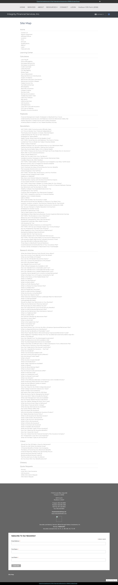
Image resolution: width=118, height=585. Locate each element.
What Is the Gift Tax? (27, 325)
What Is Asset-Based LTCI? (29, 154)
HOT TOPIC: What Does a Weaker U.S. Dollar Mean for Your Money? (41, 183)
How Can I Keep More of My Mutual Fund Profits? (36, 347)
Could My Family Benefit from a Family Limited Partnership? (39, 273)
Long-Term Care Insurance (29, 471)
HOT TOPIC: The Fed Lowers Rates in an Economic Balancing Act (40, 237)
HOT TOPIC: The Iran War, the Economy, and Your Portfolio (38, 172)
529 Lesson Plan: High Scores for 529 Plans (34, 392)
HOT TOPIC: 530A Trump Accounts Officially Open (36, 129)
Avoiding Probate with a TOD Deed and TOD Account (37, 236)
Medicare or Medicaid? (28, 176)
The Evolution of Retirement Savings (32, 165)
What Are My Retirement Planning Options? (34, 304)
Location (23, 38)
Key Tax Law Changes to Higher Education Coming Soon (38, 207)
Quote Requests (26, 466)
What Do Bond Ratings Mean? (30, 367)
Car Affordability (26, 70)
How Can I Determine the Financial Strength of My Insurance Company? (43, 434)
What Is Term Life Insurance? (29, 421)
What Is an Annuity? (27, 378)
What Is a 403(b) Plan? (28, 287)
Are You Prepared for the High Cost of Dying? (35, 228)
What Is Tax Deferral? (27, 336)
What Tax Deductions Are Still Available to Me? (35, 340)
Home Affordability (27, 61)
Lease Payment (25, 68)
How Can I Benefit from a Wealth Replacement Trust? (37, 271)
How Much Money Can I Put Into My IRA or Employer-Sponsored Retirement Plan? (46, 327)
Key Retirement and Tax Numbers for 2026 (34, 187)
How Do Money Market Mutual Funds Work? (34, 399)
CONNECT (64, 7)
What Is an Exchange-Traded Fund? (31, 352)
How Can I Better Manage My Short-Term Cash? (35, 401)
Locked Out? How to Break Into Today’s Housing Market (38, 142)
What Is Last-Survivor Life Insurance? (32, 419)
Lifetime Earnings (26, 101)
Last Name (14, 557)
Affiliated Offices (26, 36)
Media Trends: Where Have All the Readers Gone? (36, 138)
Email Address (15, 541)
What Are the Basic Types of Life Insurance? (34, 437)
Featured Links (25, 49)
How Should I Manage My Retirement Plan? (34, 316)
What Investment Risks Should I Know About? (35, 381)
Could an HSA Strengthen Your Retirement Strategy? (37, 192)
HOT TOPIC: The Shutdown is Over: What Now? (35, 216)
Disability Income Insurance (29, 110)
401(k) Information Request (29, 475)
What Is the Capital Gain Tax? (30, 322)
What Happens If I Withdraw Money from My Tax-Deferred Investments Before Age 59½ (47, 334)
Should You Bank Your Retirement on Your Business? (37, 302)
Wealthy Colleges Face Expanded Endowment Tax (36, 189)
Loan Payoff (24, 59)
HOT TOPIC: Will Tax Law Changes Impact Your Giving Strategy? (40, 227)
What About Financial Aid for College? (32, 405)
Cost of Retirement (27, 74)
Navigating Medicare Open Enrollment (32, 232)
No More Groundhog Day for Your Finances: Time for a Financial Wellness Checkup (46, 185)
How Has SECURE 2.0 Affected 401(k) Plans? (34, 241)
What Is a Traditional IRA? (28, 313)
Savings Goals (25, 92)
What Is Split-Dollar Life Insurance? (31, 417)
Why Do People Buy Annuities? (30, 289)
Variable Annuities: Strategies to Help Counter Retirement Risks (40, 158)
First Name (14, 549)
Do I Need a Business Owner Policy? (32, 414)
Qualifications (25, 43)
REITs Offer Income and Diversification (32, 153)
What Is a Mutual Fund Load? (30, 376)
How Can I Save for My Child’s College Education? (36, 387)
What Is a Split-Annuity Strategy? (31, 291)
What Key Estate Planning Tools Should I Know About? (37, 253)
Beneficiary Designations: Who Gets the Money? (35, 219)
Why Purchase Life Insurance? (30, 410)
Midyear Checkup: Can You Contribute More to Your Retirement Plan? (42, 145)
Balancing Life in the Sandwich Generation (34, 217)
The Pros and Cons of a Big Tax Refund (32, 457)
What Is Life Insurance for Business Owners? (34, 416)
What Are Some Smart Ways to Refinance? (34, 403)
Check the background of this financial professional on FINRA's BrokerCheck (58, 1)
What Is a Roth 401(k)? (28, 282)
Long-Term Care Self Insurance (30, 106)
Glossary (23, 462)
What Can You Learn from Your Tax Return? (34, 156)
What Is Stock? (25, 358)
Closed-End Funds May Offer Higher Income (34, 221)
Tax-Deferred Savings (27, 85)
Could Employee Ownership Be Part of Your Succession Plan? (39, 245)
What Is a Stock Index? (28, 369)
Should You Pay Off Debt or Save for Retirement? (36, 444)
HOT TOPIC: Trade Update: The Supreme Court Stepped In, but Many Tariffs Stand (45, 162)
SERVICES (31, 7)
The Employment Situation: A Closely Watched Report (37, 133)
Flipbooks (24, 114)
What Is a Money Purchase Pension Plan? (33, 286)
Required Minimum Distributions (31, 76)
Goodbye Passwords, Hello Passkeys (32, 160)
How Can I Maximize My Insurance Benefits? (34, 430)
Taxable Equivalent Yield (28, 96)
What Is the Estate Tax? (28, 324)
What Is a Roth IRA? (27, 320)
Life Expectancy (25, 105)
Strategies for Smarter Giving (30, 208)
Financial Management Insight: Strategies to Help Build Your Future (41, 117)
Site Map (11, 574)
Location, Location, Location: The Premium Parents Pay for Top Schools (42, 203)
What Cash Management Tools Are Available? (34, 398)
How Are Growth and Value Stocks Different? (34, 354)
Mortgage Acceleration (28, 65)
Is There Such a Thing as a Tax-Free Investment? (35, 345)
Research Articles (27, 250)
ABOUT (41, 7)
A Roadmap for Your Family (29, 190)
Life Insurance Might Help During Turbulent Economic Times (39, 239)
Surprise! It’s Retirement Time (30, 210)
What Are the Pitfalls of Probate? (31, 257)
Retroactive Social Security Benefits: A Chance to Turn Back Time (40, 201)
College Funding (26, 90)
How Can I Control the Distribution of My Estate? (36, 260)
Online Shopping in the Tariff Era (31, 171)
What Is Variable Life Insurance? (30, 426)
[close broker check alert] (99, 1)
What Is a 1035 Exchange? (28, 298)
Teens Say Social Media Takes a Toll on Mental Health (37, 149)
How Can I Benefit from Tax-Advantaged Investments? (37, 338)
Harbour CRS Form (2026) (88, 7)
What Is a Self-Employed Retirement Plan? (34, 309)
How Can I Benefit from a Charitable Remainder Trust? (37, 269)
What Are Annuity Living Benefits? (31, 293)
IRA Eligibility (25, 87)
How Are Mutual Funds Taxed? (30, 356)
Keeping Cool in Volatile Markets (31, 196)
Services (23, 41)
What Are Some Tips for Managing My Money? (35, 394)
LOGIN (73, 7)
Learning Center (26, 53)
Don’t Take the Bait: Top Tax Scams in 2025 (34, 199)
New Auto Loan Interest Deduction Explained (34, 178)
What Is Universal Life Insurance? (31, 425)
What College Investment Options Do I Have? (35, 389)
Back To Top (110, 580)
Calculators (24, 56)
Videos (22, 441)
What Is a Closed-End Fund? (29, 374)
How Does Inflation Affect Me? (30, 408)
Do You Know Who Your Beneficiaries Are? (34, 459)
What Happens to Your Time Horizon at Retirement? (37, 230)
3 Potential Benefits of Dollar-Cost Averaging (34, 448)
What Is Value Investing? (28, 143)
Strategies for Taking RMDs (29, 136)
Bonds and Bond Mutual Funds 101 (31, 455)
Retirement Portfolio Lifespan (30, 81)
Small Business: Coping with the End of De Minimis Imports (39, 180)
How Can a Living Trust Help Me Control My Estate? (36, 255)
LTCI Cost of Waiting (27, 108)
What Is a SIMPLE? (26, 278)
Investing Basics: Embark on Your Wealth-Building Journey (39, 122)
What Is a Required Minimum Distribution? (34, 329)
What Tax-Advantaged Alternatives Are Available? (36, 342)
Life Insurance (25, 103)
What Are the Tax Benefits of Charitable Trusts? (35, 331)
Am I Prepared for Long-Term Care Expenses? (34, 435)
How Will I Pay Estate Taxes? (29, 262)
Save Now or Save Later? (28, 318)
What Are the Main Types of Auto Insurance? (34, 428)
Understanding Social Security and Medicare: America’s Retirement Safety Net (44, 119)
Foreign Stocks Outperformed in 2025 (32, 174)
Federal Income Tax (27, 83)
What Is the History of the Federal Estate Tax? (35, 277)
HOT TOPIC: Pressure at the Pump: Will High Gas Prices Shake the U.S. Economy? (45, 151)
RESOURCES (51, 7)
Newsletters (24, 126)
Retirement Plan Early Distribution (31, 79)
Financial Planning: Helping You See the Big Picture (36, 451)
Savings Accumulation (28, 94)
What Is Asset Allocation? (28, 385)
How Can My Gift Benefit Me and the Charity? (34, 259)
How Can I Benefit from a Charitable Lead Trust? (35, 268)
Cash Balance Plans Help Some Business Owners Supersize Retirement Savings (45, 214)
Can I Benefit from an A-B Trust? (31, 264)
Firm (22, 40)
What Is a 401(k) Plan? (27, 315)
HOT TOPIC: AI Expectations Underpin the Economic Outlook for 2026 (42, 205)
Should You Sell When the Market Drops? (33, 446)
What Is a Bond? (26, 365)
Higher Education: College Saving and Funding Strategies (38, 120)
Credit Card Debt (26, 67)
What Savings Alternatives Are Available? (33, 407)
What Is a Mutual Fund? (28, 372)
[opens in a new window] (59, 521)
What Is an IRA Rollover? (28, 280)
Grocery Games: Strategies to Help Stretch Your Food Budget (39, 246)
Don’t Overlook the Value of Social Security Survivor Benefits (39, 167)
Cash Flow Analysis (26, 97)
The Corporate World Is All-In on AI (31, 169)
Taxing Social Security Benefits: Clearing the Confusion (37, 147)
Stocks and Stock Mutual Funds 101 (31, 453)
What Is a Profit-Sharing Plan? (30, 284)
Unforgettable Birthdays (28, 300)
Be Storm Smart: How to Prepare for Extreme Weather (37, 163)
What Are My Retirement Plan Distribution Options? (37, 311)
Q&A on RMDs (25, 198)
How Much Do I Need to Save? (30, 295)
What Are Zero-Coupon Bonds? (30, 360)
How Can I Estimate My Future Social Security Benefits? (38, 307)
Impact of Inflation (26, 77)
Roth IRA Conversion (27, 88)
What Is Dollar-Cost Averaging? (30, 390)
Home (22, 30)
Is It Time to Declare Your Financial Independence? (36, 131)
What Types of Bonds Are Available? (32, 363)
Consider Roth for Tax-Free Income (31, 234)
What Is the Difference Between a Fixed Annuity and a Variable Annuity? (43, 380)
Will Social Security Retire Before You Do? (33, 306)
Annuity (23, 469)
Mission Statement (26, 34)
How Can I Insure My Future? (29, 432)
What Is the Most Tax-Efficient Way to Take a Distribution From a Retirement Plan (46, 343)
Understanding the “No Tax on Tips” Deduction (35, 134)
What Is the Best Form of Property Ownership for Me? (37, 275)
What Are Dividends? (27, 351)
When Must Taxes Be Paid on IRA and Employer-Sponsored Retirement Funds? (45, 333)
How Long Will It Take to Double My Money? (34, 396)
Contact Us (24, 32)
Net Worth (24, 99)
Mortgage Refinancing (28, 63)
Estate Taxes (24, 72)
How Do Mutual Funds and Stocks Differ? (33, 370)
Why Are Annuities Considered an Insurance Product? (37, 412)
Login (22, 47)
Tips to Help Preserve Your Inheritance (32, 212)
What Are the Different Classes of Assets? (33, 383)
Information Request (27, 476)
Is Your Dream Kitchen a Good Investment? (34, 181)
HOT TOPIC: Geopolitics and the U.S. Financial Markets (37, 194)
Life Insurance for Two (27, 223)
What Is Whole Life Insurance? (30, 423)
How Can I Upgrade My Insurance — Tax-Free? (35, 349)
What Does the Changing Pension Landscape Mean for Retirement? (41, 296)
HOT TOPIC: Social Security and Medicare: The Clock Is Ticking (39, 140)
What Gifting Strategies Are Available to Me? (34, 266)
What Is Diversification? (28, 361)
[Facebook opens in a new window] (109, 15)
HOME (22, 7)
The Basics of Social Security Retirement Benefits (36, 450)
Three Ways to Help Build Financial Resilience (34, 243)
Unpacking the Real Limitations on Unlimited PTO (36, 225)
